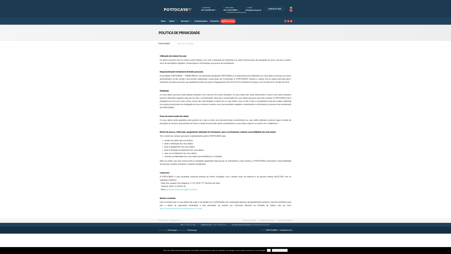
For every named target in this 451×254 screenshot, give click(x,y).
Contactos (214, 21)
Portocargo (172, 230)
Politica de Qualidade (285, 220)
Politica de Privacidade (267, 220)
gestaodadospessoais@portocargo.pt (181, 189)
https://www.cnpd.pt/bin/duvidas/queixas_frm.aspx (181, 208)
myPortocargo (228, 21)
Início (163, 21)
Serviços (185, 21)
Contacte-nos (274, 9)
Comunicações (201, 21)
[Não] (448, 250)
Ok (269, 250)
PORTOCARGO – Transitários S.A (279, 230)
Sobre (172, 21)
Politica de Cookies (249, 220)
